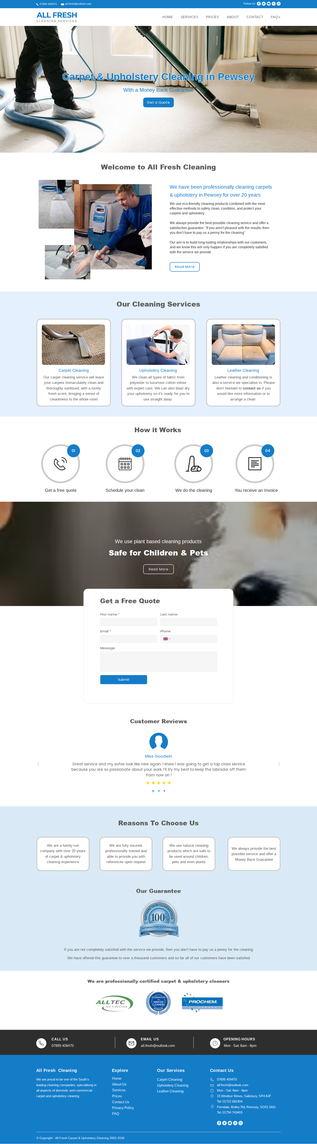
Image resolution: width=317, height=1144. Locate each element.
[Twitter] (264, 4)
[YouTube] (269, 4)
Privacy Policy (123, 1108)
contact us (252, 388)
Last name (168, 614)
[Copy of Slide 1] (159, 791)
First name (109, 614)
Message (107, 648)
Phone (165, 631)
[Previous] (38, 764)
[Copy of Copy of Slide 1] (164, 791)
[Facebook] (259, 4)
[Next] (279, 764)
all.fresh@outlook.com (78, 3)
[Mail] (41, 1043)
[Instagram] (279, 4)
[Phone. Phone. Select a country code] (167, 639)
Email (105, 631)
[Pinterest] (274, 4)
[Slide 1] (153, 791)
